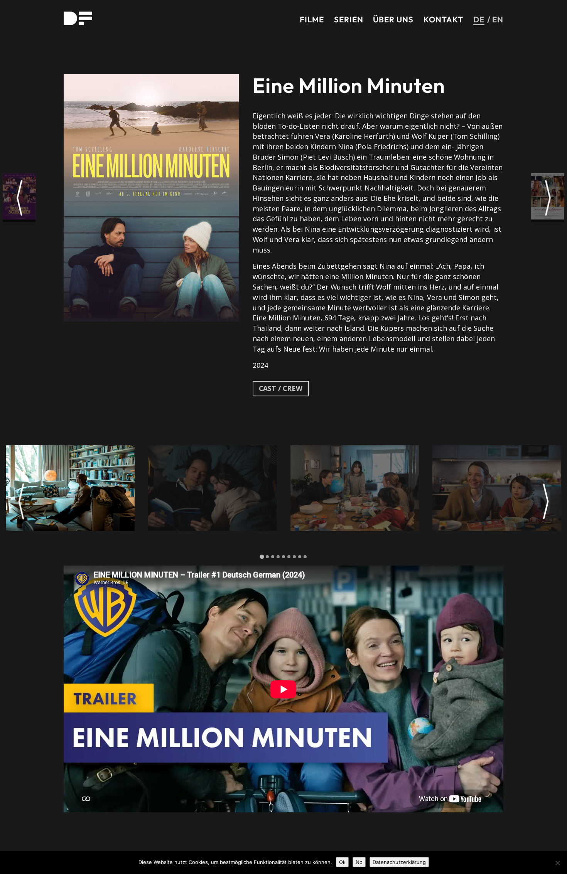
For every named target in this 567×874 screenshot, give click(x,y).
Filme (312, 19)
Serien (348, 19)
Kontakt (443, 19)
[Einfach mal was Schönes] (19, 197)
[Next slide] (545, 502)
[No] (557, 863)
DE (478, 19)
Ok (342, 862)
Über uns (393, 19)
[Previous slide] (21, 502)
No (359, 862)
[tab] (262, 556)
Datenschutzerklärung (399, 862)
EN (497, 19)
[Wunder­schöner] (548, 197)
